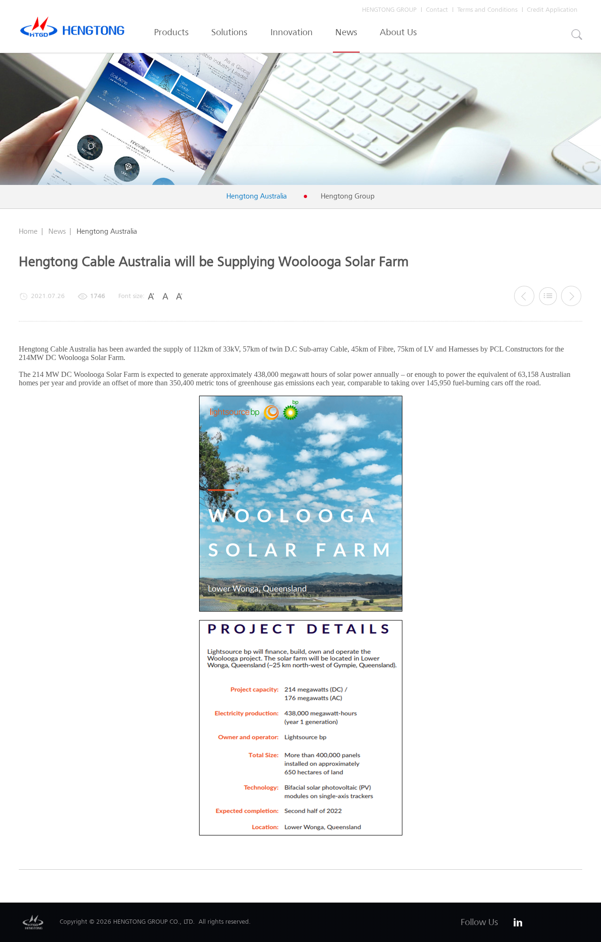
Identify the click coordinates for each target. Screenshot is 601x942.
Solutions (229, 32)
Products (171, 32)
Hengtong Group (348, 196)
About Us (398, 32)
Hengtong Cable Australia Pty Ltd (72, 29)
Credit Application (552, 9)
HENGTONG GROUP (389, 9)
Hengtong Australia (256, 196)
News (346, 32)
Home (28, 231)
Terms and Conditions (487, 9)
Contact (437, 9)
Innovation (291, 32)
